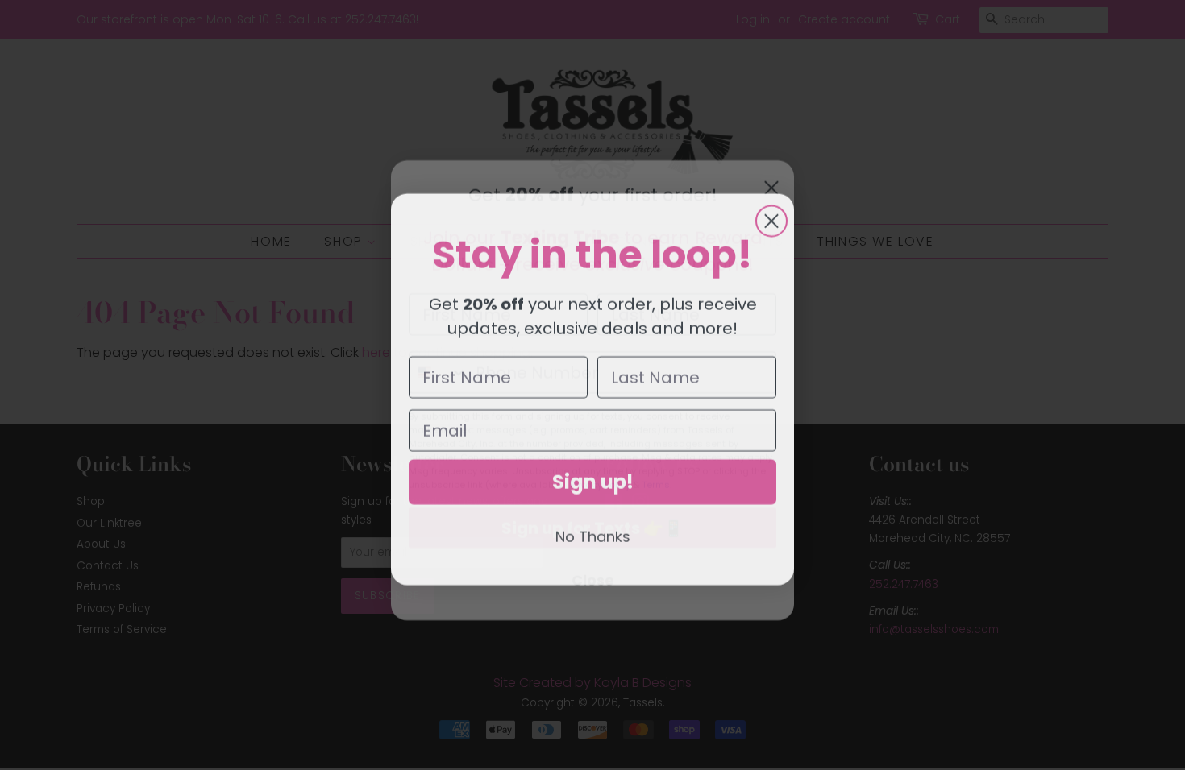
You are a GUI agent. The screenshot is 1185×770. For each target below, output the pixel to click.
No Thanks (592, 532)
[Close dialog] (771, 216)
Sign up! (593, 477)
